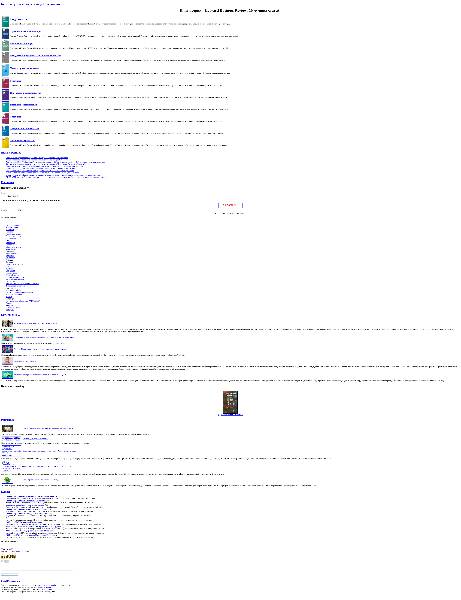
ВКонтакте (15, 551)
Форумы (9, 305)
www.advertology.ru (52, 585)
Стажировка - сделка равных (25, 361)
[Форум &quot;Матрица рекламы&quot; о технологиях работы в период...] (11, 471)
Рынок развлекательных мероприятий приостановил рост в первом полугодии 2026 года (42, 173)
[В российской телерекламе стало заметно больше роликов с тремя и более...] (7, 341)
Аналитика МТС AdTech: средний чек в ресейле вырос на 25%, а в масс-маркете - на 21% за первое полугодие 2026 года (55, 162)
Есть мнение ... (12, 238)
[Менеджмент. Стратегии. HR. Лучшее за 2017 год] (5, 63)
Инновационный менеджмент (25, 93)
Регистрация (13, 581)
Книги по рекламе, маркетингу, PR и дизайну (30, 4)
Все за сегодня (12, 227)
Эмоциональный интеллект (24, 128)
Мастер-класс (11, 249)
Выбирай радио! (12, 275)
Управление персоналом (22, 140)
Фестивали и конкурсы (15, 286)
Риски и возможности (15, 277)
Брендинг (10, 262)
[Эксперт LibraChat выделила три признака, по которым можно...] (7, 353)
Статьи (9, 240)
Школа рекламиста (13, 247)
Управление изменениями (23, 104)
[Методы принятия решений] (5, 76)
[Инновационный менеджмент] (5, 100)
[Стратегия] (5, 88)
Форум (5, 491)
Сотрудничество (18, 19)
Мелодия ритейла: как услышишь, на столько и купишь (36, 323)
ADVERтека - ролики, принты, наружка (22, 284)
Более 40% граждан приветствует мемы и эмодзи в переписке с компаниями (37, 158)
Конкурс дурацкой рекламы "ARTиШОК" (23, 301)
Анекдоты (10, 310)
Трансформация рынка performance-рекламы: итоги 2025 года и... (40, 375)
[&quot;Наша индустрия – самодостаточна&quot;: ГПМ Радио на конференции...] (11, 455)
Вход (3, 581)
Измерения (10, 258)
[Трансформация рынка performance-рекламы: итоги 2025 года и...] (7, 378)
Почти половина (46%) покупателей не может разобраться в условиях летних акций (40, 168)
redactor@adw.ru (47, 589)
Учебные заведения (14, 294)
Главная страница (13, 225)
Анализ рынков (11, 152)
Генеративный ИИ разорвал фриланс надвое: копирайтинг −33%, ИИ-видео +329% (40, 171)
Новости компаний (13, 234)
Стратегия (15, 81)
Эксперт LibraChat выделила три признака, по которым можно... (40, 349)
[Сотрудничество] (5, 26)
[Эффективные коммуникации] (5, 39)
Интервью (10, 245)
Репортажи (10, 243)
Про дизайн (10, 271)
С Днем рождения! (13, 307)
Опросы (9, 303)
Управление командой (21, 43)
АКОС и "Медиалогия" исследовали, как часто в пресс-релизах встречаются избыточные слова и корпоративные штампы (56, 177)
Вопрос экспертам (13, 236)
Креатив (9, 269)
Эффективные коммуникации (25, 31)
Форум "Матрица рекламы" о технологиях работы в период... (47, 466)
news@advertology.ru (46, 587)
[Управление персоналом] (5, 147)
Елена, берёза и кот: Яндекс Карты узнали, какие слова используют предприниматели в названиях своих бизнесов (53, 175)
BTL (7, 266)
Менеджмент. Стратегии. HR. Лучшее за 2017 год (35, 55)
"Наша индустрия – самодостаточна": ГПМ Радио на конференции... (50, 451)
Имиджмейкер (12, 273)
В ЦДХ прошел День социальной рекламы (39, 480)
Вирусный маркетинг (15, 264)
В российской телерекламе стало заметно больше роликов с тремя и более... (45, 337)
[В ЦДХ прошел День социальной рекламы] (7, 483)
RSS (5, 551)
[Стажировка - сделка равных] (7, 365)
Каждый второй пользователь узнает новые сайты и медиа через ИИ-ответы (37, 160)
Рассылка (7, 182)
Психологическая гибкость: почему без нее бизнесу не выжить (47, 428)
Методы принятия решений (24, 68)
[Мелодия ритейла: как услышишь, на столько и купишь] (7, 327)
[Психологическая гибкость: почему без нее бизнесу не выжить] (7, 432)
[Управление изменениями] (5, 112)
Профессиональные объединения (19, 292)
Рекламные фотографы (15, 279)
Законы (9, 297)
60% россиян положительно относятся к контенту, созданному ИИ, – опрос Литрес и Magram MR (46, 164)
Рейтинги (10, 256)
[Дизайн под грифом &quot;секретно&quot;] (11, 440)
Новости (9, 232)
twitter (26, 551)
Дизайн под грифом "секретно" (35, 439)
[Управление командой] (5, 51)
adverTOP (10, 230)
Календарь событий (14, 290)
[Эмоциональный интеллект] (5, 135)
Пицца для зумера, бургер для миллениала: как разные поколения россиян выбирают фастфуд (44, 166)
